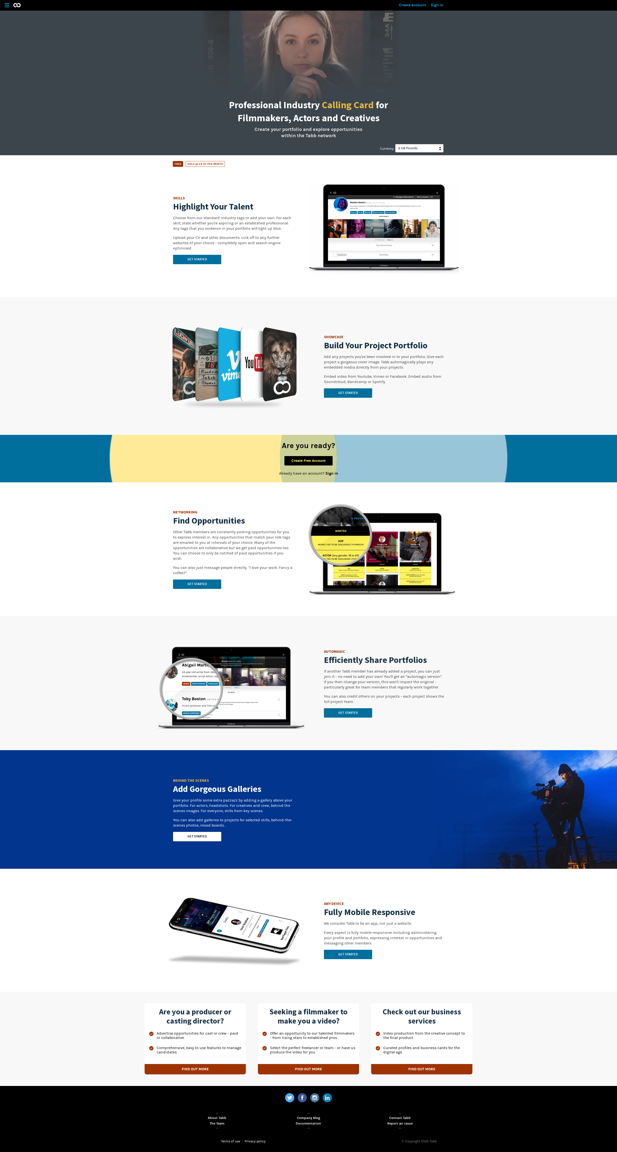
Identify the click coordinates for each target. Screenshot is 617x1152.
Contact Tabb (400, 1118)
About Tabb (217, 1118)
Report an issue (400, 1123)
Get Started (197, 259)
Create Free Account (308, 460)
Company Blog (308, 1118)
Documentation (308, 1123)
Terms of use (230, 1141)
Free (177, 164)
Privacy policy (255, 1141)
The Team (217, 1123)
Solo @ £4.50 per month (205, 164)
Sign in (437, 5)
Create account (412, 5)
